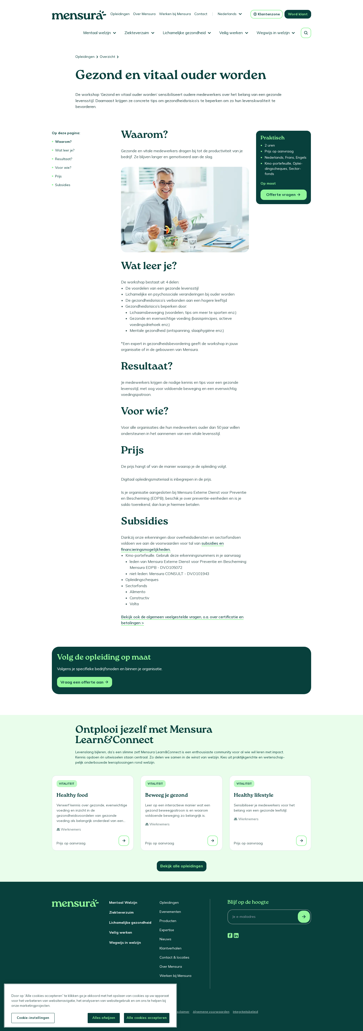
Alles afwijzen (103, 1018)
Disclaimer (181, 1011)
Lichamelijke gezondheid (130, 922)
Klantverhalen (171, 948)
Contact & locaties (174, 957)
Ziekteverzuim (121, 912)
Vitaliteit (66, 783)
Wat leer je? (64, 150)
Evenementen (170, 911)
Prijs (58, 176)
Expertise (167, 930)
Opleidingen (120, 14)
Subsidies (62, 185)
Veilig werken (120, 932)
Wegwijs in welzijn (125, 942)
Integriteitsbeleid (245, 1011)
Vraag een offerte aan (81, 682)
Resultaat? (63, 159)
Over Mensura (144, 14)
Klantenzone (269, 14)
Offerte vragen (281, 194)
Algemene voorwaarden (211, 1011)
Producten (168, 921)
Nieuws (165, 939)
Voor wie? (63, 167)
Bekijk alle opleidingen (181, 865)
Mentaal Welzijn (123, 902)
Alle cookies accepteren (147, 1018)
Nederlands (227, 14)
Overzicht (107, 56)
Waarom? (63, 141)
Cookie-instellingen (33, 1018)
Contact (200, 14)
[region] (90, 1006)
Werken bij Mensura (175, 14)
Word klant (298, 14)
